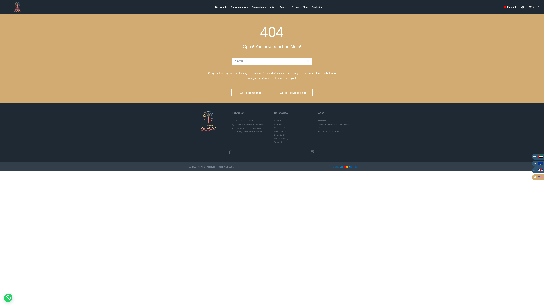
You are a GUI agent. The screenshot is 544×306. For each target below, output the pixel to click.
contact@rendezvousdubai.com (250, 124)
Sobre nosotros (239, 7)
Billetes (277, 124)
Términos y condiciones (328, 131)
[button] (8, 298)
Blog (305, 7)
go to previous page (293, 92)
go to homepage (251, 92)
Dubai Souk (279, 138)
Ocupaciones (259, 7)
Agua (276, 121)
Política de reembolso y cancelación (333, 124)
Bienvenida (221, 7)
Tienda (295, 7)
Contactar (317, 7)
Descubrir (278, 131)
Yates (273, 7)
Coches (284, 7)
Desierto (278, 135)
